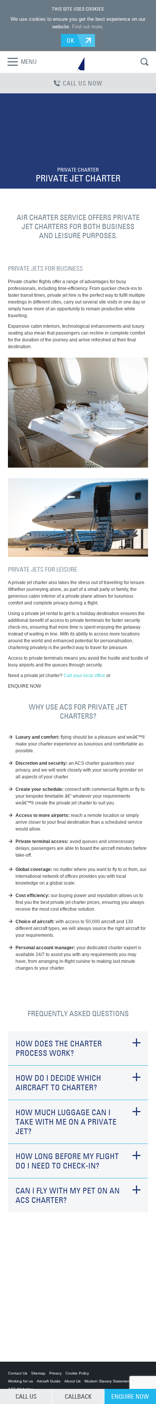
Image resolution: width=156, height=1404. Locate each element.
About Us (72, 1381)
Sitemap (38, 1373)
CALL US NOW (82, 83)
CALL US (26, 1396)
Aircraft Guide (49, 1381)
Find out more (87, 26)
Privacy (55, 1373)
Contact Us (17, 1373)
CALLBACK (78, 1396)
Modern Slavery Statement (107, 1381)
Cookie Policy (77, 1373)
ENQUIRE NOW (130, 1396)
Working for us (20, 1381)
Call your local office (84, 675)
